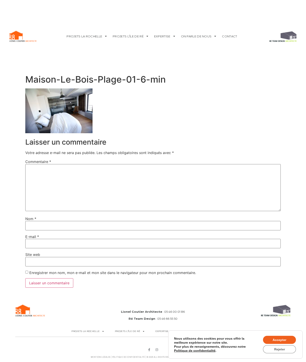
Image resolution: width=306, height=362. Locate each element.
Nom (30, 219)
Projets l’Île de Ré (128, 36)
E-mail (32, 236)
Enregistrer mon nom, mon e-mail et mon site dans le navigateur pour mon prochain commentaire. (112, 272)
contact (229, 36)
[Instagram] (156, 349)
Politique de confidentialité (128, 357)
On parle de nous (196, 36)
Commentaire (38, 161)
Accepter (279, 340)
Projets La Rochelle (84, 36)
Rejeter (279, 349)
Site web (32, 254)
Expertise (162, 36)
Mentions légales (100, 357)
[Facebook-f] (149, 349)
